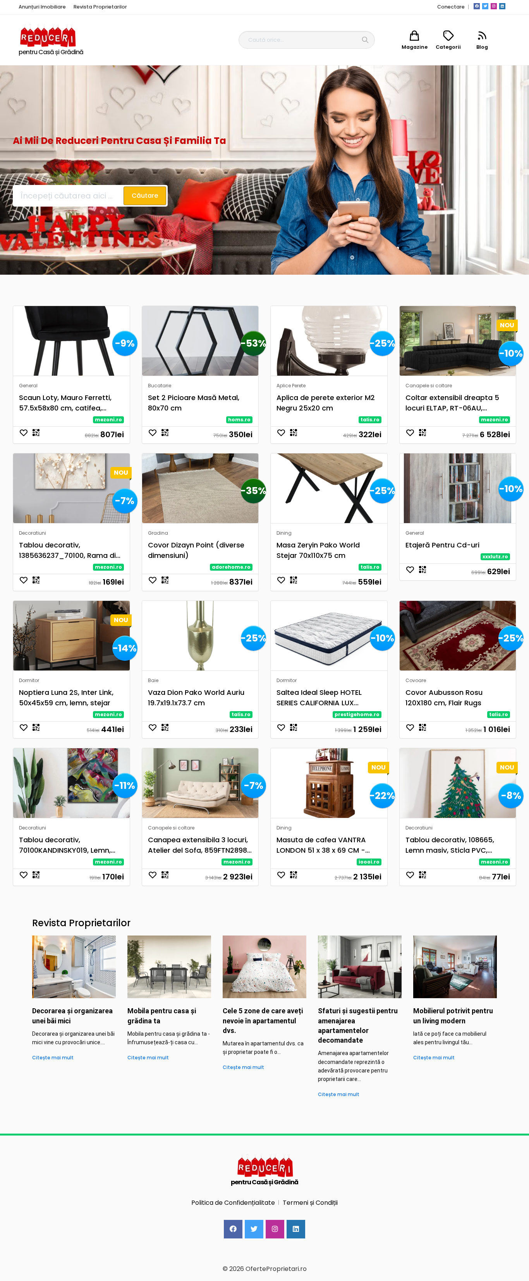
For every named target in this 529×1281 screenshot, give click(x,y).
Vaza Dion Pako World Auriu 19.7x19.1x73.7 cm (196, 698)
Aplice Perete (291, 385)
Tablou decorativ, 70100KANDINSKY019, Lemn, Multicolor (65, 845)
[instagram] (494, 6)
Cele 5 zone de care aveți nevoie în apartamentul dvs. (263, 1020)
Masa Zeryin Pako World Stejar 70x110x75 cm (318, 550)
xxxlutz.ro (495, 556)
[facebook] (477, 6)
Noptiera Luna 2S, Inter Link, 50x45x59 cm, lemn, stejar (66, 698)
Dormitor (29, 680)
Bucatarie (159, 385)
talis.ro (370, 419)
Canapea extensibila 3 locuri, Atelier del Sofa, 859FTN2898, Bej (198, 845)
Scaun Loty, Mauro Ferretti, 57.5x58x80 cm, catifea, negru (65, 403)
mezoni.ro (108, 419)
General (28, 385)
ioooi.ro (369, 862)
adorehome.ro (231, 567)
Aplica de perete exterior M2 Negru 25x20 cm (326, 403)
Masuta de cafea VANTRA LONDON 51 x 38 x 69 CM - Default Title (321, 845)
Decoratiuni (32, 533)
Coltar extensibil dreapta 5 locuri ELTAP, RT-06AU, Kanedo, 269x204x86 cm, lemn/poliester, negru (452, 403)
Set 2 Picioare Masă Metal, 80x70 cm (193, 403)
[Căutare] (365, 40)
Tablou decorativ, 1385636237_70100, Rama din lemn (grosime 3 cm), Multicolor (69, 550)
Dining (284, 533)
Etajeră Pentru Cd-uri (442, 545)
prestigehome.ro (357, 714)
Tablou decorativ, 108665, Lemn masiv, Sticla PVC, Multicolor (449, 845)
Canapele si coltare (428, 385)
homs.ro (239, 419)
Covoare (415, 680)
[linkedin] (502, 6)
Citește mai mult (53, 1057)
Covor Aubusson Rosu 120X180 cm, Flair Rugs (444, 698)
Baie (153, 680)
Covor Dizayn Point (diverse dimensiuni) (196, 550)
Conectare (451, 6)
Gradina (158, 533)
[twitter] (485, 6)
